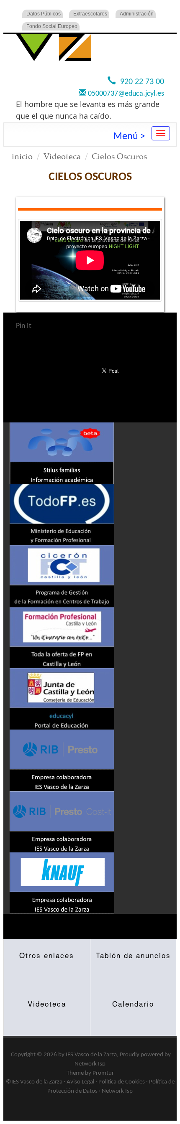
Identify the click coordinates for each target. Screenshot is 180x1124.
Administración (137, 14)
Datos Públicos (43, 14)
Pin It (23, 326)
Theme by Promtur (90, 1073)
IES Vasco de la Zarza (91, 1055)
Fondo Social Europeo (51, 26)
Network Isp (90, 1064)
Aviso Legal (80, 1082)
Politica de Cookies (121, 1082)
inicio (22, 156)
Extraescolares (90, 14)
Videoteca (62, 156)
